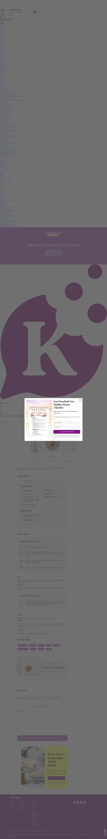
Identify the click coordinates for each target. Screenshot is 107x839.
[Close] (80, 400)
